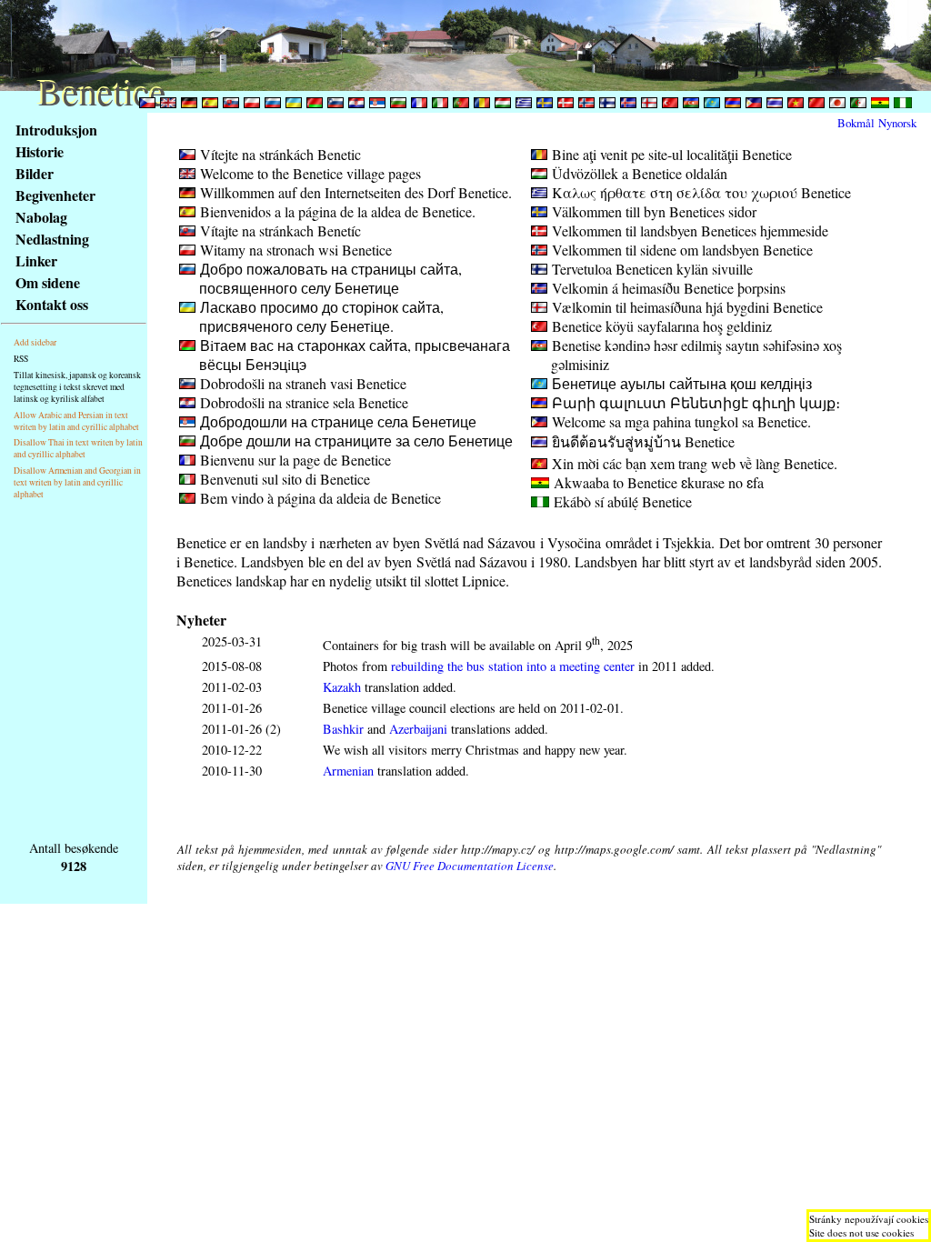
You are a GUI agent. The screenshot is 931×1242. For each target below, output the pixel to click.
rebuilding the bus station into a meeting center (513, 666)
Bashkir (343, 728)
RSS (21, 359)
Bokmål (856, 123)
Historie (39, 151)
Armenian (348, 770)
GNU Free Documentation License (469, 865)
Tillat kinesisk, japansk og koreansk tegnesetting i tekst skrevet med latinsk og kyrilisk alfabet (77, 387)
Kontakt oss (51, 304)
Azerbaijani (418, 728)
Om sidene (47, 282)
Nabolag (41, 216)
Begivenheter (55, 195)
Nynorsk (897, 123)
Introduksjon (56, 129)
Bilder (34, 173)
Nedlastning (52, 238)
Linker (36, 260)
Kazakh (342, 687)
